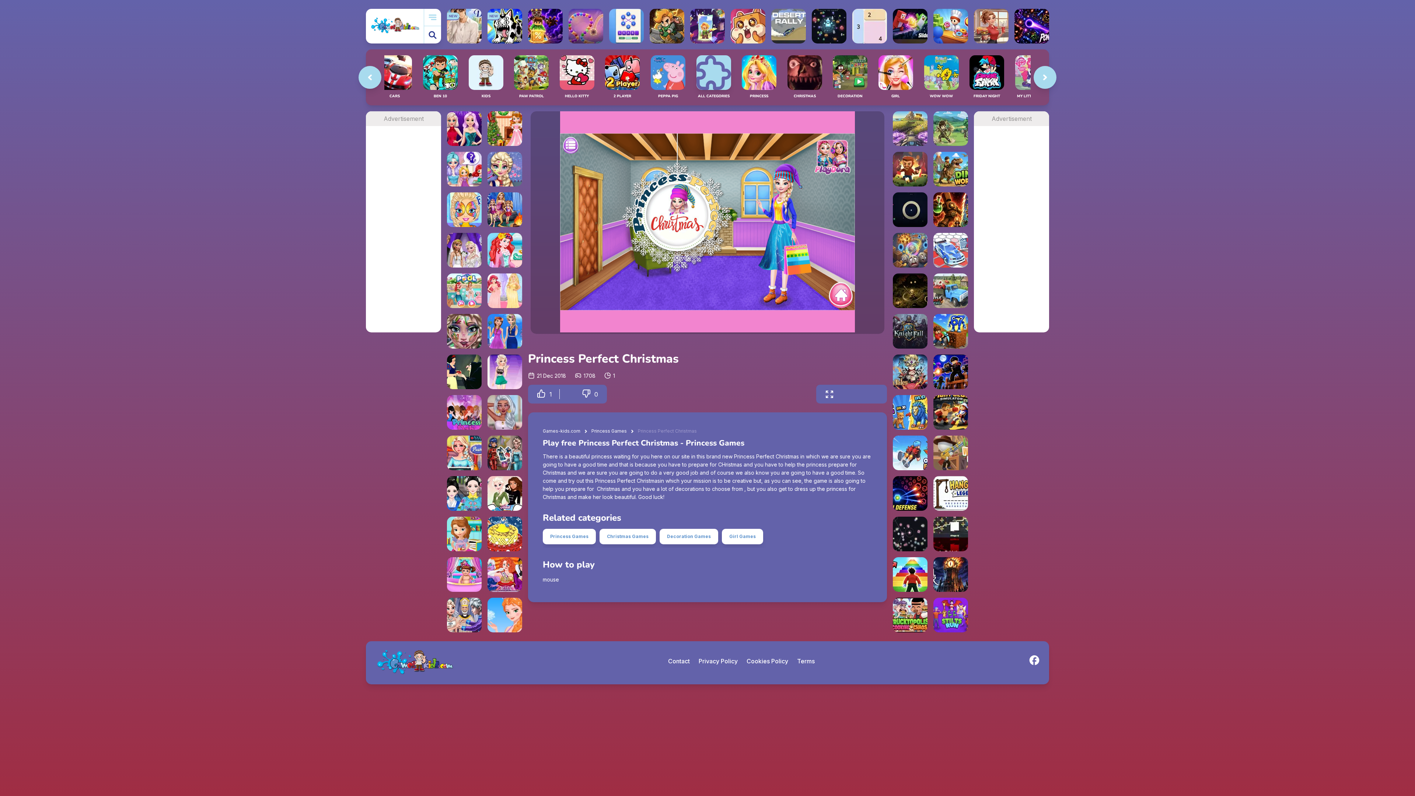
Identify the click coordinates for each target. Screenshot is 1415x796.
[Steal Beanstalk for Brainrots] (667, 26)
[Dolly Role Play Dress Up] (505, 453)
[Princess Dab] (464, 412)
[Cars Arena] (950, 250)
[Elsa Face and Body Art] (464, 209)
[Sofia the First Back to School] (464, 534)
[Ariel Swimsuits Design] (505, 250)
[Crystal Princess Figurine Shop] (464, 169)
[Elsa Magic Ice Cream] (505, 615)
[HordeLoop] (829, 26)
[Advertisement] (403, 236)
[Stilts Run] (950, 615)
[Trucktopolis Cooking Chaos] (910, 615)
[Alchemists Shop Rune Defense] (950, 209)
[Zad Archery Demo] (950, 128)
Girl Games (742, 536)
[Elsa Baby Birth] (464, 453)
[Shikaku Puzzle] (869, 26)
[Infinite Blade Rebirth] (950, 534)
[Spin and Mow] (910, 128)
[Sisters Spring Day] (505, 331)
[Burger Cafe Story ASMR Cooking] (991, 26)
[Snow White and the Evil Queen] (464, 372)
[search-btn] (432, 34)
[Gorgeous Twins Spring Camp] (505, 209)
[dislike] (586, 394)
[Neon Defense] (910, 493)
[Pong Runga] (1031, 26)
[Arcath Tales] (910, 372)
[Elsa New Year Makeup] (464, 331)
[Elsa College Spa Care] (505, 169)
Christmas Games (628, 536)
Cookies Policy (767, 661)
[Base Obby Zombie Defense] (950, 372)
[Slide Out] (910, 26)
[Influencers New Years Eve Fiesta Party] (464, 128)
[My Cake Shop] (950, 26)
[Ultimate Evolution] (910, 412)
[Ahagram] (626, 26)
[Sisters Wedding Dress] (464, 250)
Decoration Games (689, 536)
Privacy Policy (718, 661)
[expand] (829, 394)
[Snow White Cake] (505, 534)
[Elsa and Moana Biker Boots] (505, 493)
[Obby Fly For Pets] (910, 453)
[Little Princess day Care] (464, 574)
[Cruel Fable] (910, 290)
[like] (541, 394)
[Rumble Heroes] (707, 26)
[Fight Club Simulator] (950, 412)
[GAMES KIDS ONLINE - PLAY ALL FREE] (395, 26)
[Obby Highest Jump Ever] (910, 574)
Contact (679, 661)
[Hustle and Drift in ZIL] (950, 290)
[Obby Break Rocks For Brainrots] (950, 331)
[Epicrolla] (910, 250)
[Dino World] (950, 169)
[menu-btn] (432, 17)
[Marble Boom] (586, 26)
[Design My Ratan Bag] (505, 412)
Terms (806, 661)
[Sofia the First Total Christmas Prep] (505, 128)
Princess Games (609, 431)
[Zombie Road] (910, 169)
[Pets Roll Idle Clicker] (748, 26)
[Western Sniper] (950, 453)
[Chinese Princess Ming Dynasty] (464, 493)
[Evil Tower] (950, 574)
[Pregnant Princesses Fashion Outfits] (505, 290)
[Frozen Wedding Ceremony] (464, 615)
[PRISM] (910, 209)
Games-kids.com (561, 431)
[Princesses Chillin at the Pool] (464, 290)
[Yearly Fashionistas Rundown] (505, 372)
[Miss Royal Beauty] (505, 574)
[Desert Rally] (788, 26)
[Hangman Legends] (950, 493)
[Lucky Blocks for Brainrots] (545, 26)
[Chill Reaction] (910, 534)
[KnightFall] (910, 331)
